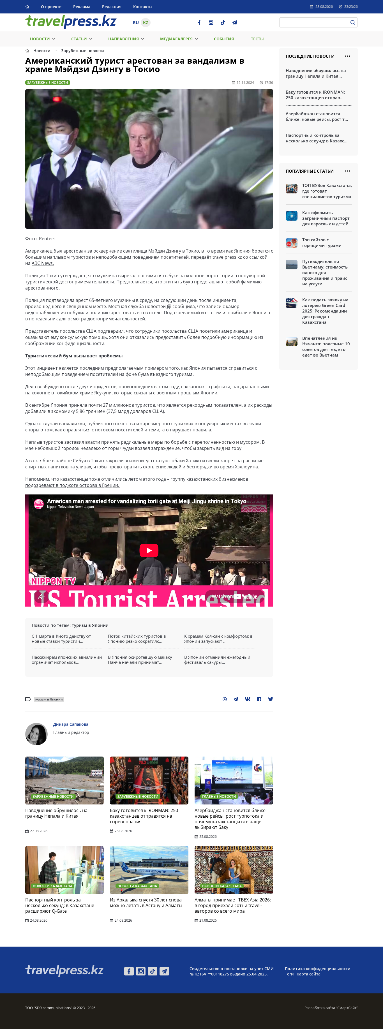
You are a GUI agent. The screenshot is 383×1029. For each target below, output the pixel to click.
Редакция (111, 6)
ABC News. (43, 263)
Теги (289, 974)
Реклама (81, 6)
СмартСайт (346, 1007)
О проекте (51, 6)
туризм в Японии (90, 625)
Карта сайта (308, 974)
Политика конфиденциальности (317, 968)
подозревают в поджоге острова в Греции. (72, 485)
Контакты (142, 6)
